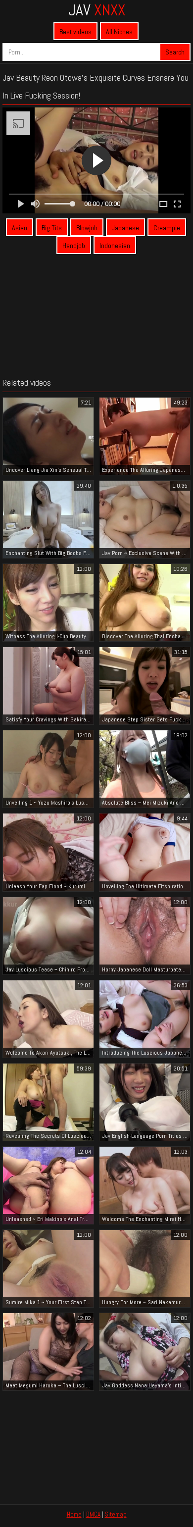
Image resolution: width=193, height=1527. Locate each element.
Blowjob (86, 227)
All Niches (119, 31)
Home (74, 1514)
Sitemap (116, 1514)
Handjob (73, 245)
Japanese (125, 227)
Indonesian (114, 245)
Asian (19, 227)
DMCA (93, 1514)
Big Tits (52, 227)
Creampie (166, 227)
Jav (96, 10)
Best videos (75, 31)
